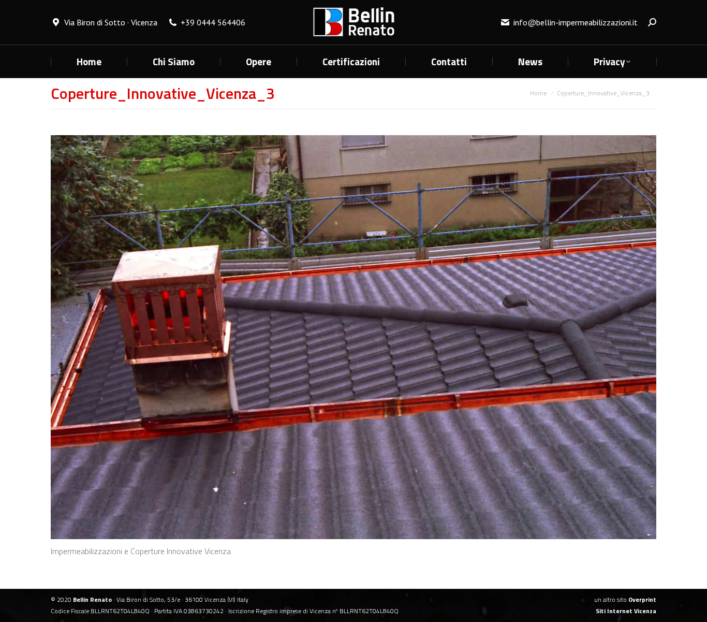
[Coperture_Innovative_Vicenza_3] (353, 337)
